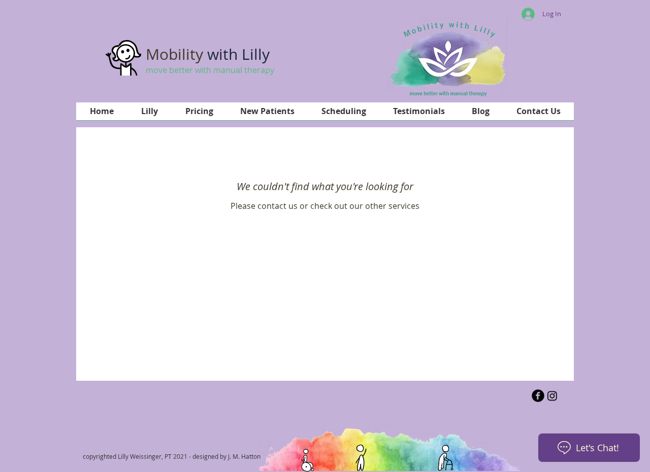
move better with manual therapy (210, 70)
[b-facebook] (538, 395)
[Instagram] (552, 395)
